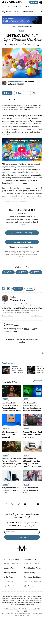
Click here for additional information (22, 605)
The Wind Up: (18, 371)
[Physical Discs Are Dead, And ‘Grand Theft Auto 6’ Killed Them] (32, 420)
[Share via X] (39, 66)
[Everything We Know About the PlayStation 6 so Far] (11, 475)
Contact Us (8, 581)
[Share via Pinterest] (39, 71)
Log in (26, 329)
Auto (22, 7)
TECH (25, 455)
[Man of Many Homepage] (12, 2)
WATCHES (15, 367)
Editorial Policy (30, 559)
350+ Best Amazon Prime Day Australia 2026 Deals (9, 434)
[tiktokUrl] (32, 504)
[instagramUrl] (19, 504)
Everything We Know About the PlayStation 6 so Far (11, 490)
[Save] (27, 93)
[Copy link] (39, 75)
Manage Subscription (32, 581)
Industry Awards (10, 572)
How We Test (9, 586)
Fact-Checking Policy (32, 568)
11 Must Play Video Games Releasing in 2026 (30, 490)
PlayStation (6, 12)
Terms (26, 251)
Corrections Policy (31, 564)
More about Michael (7, 316)
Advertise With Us (11, 564)
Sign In (32, 247)
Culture (28, 7)
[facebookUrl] (6, 504)
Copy (20, 93)
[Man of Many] (22, 548)
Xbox (16, 12)
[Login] (40, 2)
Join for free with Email (22, 242)
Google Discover (9, 272)
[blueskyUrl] (38, 504)
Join (33, 329)
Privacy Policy (34, 251)
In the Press (8, 577)
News (4, 7)
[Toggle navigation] (41, 7)
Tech (10, 7)
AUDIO (26, 399)
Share (8, 93)
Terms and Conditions (32, 577)
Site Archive (29, 586)
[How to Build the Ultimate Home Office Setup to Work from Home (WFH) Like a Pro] (32, 446)
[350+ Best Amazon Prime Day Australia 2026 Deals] (11, 420)
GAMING (21, 30)
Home (13, 26)
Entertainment (21, 26)
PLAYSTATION (11, 281)
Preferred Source (37, 272)
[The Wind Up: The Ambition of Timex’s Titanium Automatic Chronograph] (6, 370)
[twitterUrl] (12, 504)
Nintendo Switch (28, 12)
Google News (23, 272)
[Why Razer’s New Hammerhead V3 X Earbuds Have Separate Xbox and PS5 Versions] (32, 391)
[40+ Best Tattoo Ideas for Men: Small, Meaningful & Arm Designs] (31, 370)
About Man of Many (36, 316)
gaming (15, 172)
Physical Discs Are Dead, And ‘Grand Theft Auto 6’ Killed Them (32, 434)
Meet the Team (9, 568)
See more (37, 382)
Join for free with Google (24, 233)
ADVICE (39, 367)
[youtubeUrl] (25, 504)
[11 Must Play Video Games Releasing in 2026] (32, 475)
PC (4, 281)
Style (15, 7)
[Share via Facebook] (39, 61)
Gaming (29, 26)
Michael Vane (15, 81)
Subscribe (33, 2)
